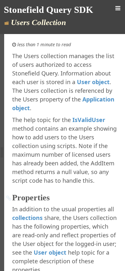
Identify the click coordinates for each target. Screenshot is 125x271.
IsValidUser (88, 120)
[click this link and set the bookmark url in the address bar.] (9, 197)
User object (93, 82)
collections (27, 218)
